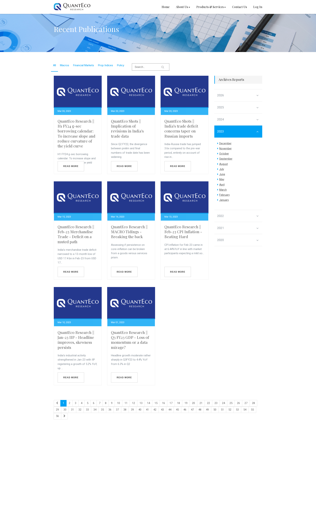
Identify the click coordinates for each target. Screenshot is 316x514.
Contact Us (239, 7)
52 (229, 409)
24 (223, 403)
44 (169, 409)
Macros (64, 65)
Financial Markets (83, 65)
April (222, 184)
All (54, 65)
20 (193, 403)
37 (117, 409)
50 (214, 409)
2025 (220, 107)
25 (231, 403)
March (223, 189)
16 (163, 403)
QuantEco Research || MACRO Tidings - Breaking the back (129, 231)
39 (132, 409)
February (224, 195)
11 (126, 403)
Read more (70, 166)
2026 (220, 95)
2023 (220, 131)
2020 (220, 240)
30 (64, 409)
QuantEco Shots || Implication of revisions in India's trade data (127, 128)
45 (177, 409)
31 (72, 409)
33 (87, 409)
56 (57, 416)
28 (253, 403)
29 (57, 409)
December (225, 143)
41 (147, 409)
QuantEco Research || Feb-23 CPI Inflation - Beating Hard (183, 231)
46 (184, 409)
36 (109, 409)
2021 (220, 228)
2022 (220, 216)
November (225, 148)
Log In (257, 7)
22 (208, 403)
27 (245, 403)
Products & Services (210, 7)
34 (94, 409)
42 (154, 409)
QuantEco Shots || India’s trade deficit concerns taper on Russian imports (181, 128)
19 (186, 403)
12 (133, 403)
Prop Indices (105, 65)
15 (156, 403)
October (224, 153)
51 (222, 409)
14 (148, 403)
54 (244, 409)
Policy (120, 65)
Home (166, 7)
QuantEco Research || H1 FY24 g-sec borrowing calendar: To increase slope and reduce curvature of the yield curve (76, 133)
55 (252, 409)
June (222, 174)
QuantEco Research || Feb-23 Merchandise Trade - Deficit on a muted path (76, 234)
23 (216, 403)
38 (124, 409)
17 (171, 403)
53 (237, 409)
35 (102, 409)
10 (118, 403)
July (221, 169)
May (221, 179)
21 (201, 403)
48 (199, 409)
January (224, 200)
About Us (182, 7)
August (223, 164)
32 (79, 409)
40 (139, 409)
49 (207, 409)
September (225, 158)
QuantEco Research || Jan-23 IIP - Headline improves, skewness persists (76, 340)
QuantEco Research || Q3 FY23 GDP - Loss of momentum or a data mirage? (130, 340)
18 (178, 403)
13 (141, 403)
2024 (220, 119)
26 (238, 403)
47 (192, 409)
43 (162, 409)
